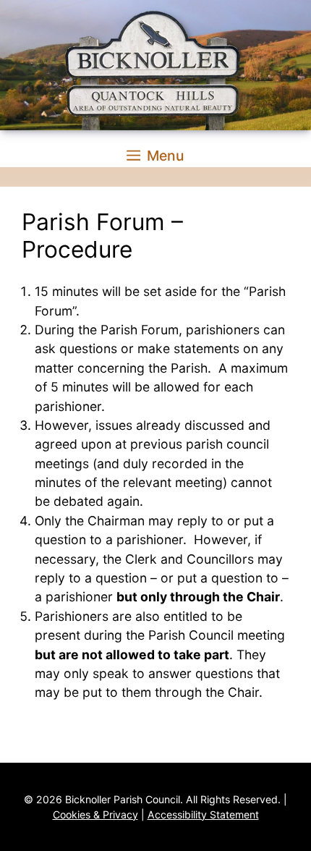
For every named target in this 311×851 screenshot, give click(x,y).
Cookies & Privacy (95, 814)
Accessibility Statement (203, 814)
